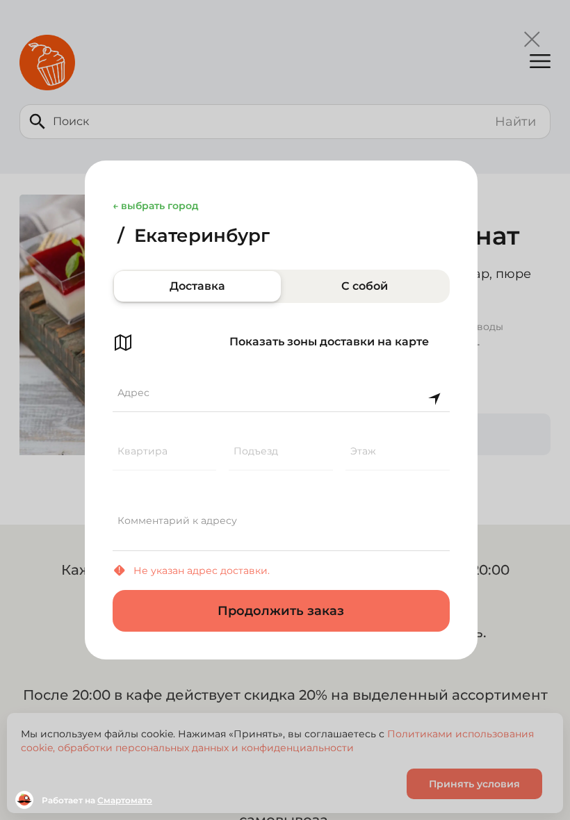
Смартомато (124, 800)
